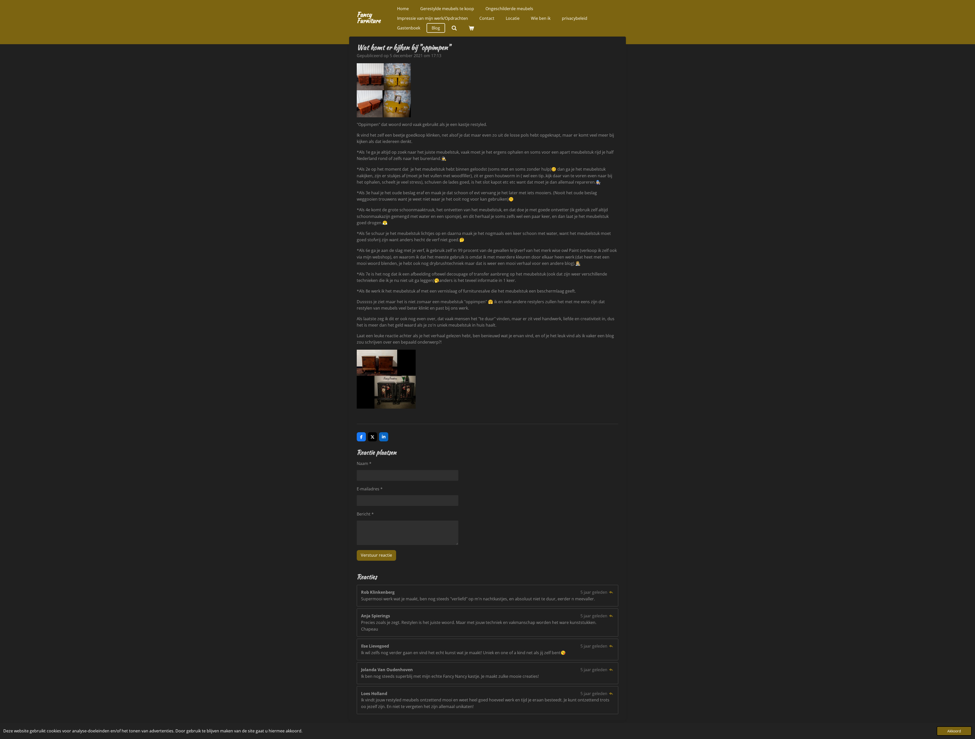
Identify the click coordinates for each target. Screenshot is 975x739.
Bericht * (365, 514)
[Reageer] (611, 592)
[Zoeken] (454, 28)
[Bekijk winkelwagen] (471, 28)
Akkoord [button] (954, 731)
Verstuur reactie (376, 555)
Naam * (364, 463)
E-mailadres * (370, 489)
